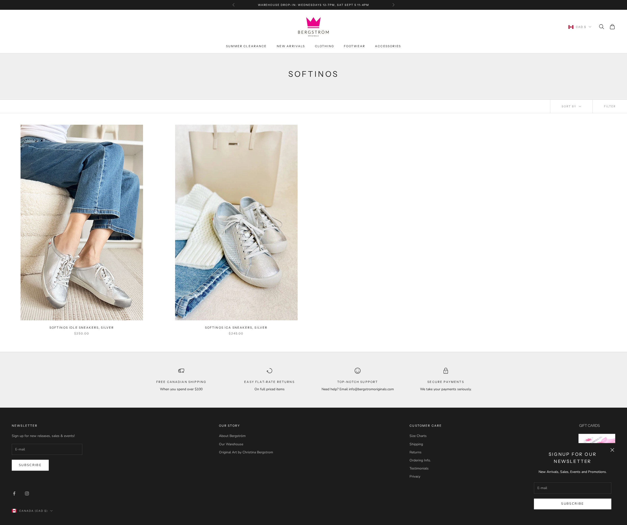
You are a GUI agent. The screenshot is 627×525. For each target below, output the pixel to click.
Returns (416, 452)
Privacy (415, 476)
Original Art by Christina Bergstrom (246, 452)
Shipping (416, 444)
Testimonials (419, 468)
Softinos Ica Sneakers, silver (236, 327)
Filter (610, 106)
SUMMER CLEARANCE (246, 46)
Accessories (388, 46)
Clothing (324, 46)
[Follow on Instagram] (26, 493)
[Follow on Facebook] (14, 493)
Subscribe (572, 504)
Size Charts (418, 436)
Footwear (354, 46)
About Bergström (232, 436)
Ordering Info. (420, 460)
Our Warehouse (231, 444)
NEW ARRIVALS (291, 46)
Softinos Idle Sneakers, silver (81, 327)
